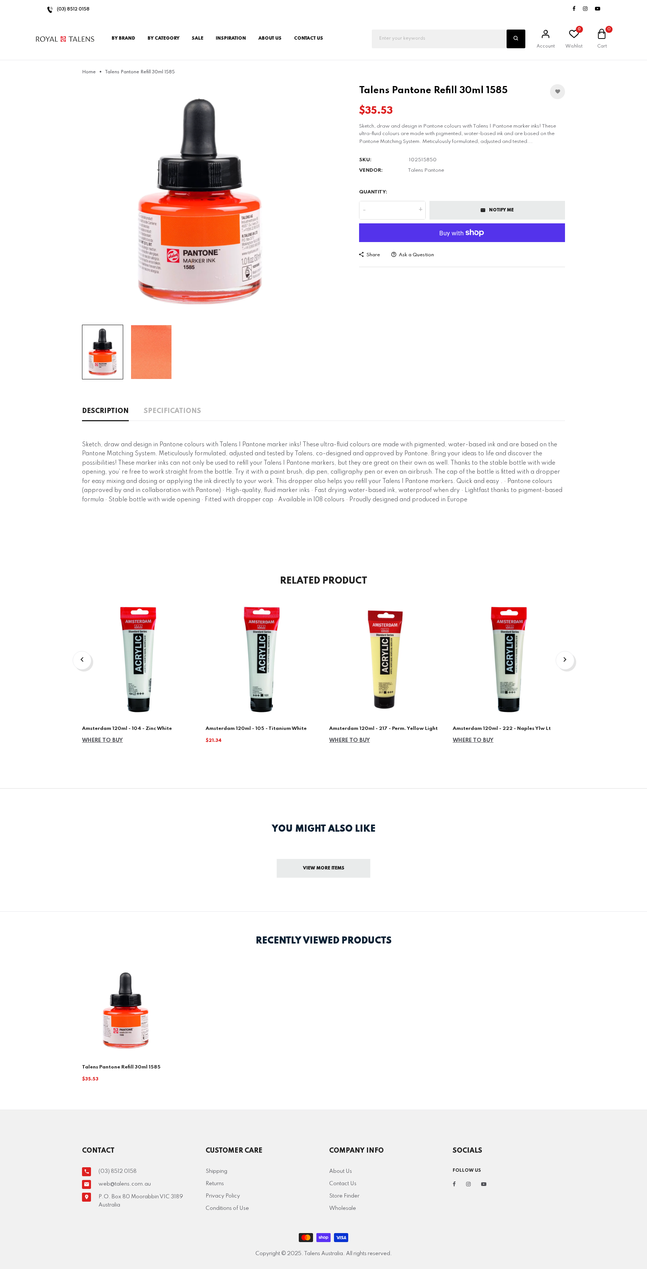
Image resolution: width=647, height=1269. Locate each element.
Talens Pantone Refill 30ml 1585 (121, 1067)
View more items (323, 868)
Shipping (216, 1171)
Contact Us (342, 1183)
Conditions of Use (227, 1208)
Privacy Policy (223, 1196)
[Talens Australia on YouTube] (597, 9)
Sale (197, 38)
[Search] (516, 39)
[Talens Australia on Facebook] (573, 9)
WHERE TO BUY (102, 740)
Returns (215, 1183)
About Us (270, 38)
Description (105, 411)
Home (89, 72)
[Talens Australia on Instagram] (585, 9)
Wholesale (342, 1208)
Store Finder (344, 1196)
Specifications (172, 411)
